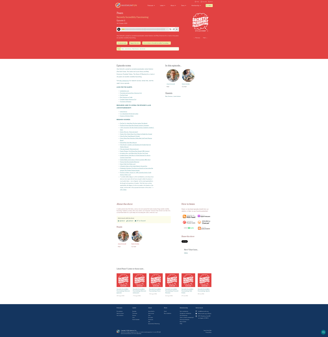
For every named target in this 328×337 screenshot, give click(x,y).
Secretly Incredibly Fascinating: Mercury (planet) (123, 291)
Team (149, 315)
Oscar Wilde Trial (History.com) (128, 164)
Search (211, 1)
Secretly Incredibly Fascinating (132, 17)
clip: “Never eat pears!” (129, 132)
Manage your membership (185, 313)
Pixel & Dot (209, 330)
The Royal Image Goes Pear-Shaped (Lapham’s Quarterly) (134, 125)
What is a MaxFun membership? (187, 317)
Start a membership (184, 311)
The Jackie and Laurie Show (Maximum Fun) (131, 93)
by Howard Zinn (133, 166)
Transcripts (134, 313)
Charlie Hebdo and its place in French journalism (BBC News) (135, 159)
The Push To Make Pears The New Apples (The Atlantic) (134, 123)
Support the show (135, 43)
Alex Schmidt (142, 48)
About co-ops (151, 313)
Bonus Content (183, 321)
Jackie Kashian (128, 48)
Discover (134, 315)
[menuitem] (151, 5)
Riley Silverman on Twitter (126, 97)
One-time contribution (184, 319)
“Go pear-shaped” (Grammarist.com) (129, 149)
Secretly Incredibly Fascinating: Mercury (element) (139, 291)
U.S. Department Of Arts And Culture (129, 113)
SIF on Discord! (141, 221)
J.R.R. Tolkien (123, 189)
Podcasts (150, 5)
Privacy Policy (208, 332)
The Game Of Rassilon (125, 101)
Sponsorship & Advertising (154, 323)
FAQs (181, 323)
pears (123, 48)
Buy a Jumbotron (167, 313)
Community (150, 319)
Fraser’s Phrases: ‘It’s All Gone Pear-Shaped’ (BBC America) (135, 151)
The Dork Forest (124, 95)
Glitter (186, 253)
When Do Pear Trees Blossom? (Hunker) (130, 136)
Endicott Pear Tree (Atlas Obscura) (128, 142)
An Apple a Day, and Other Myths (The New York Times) (134, 153)
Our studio (150, 317)
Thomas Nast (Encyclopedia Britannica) (129, 161)
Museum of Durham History (127, 115)
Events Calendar (135, 319)
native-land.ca (123, 111)
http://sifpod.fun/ (124, 80)
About (172, 5)
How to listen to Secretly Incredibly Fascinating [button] (156, 43)
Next (205, 38)
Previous (197, 38)
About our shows (120, 313)
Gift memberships (183, 315)
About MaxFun (151, 311)
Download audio (122, 43)
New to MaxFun (120, 315)
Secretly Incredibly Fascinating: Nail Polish (187, 291)
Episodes (134, 311)
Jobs (149, 321)
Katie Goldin (186, 84)
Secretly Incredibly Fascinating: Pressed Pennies (171, 291)
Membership (195, 5)
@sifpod (122, 221)
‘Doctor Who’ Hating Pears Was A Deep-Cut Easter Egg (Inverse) (136, 134)
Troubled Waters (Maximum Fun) (128, 99)
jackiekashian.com (124, 91)
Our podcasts (120, 311)
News (133, 317)
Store (182, 5)
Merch (165, 311)
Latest (162, 5)
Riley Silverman (135, 48)
